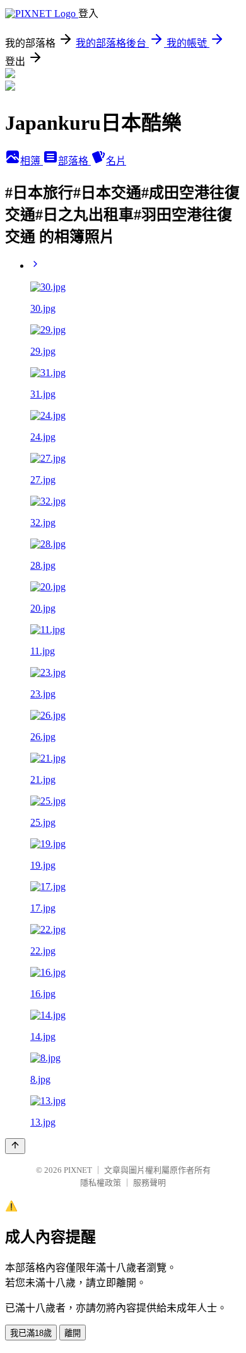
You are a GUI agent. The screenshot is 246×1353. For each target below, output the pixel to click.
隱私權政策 (100, 1182)
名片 (116, 161)
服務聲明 (149, 1182)
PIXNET (78, 1170)
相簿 (31, 161)
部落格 (74, 161)
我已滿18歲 (31, 1333)
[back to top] (15, 1146)
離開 (72, 1333)
